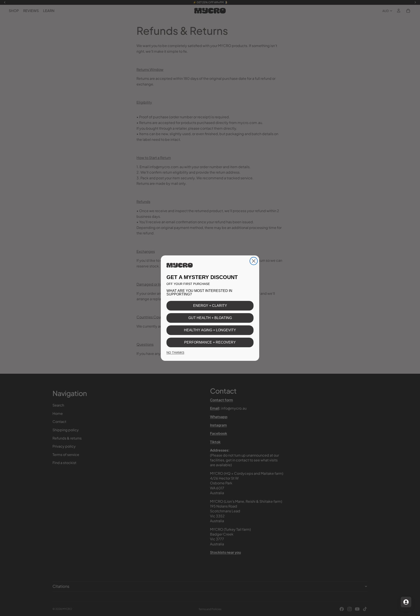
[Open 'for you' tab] (406, 602)
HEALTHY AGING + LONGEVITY (210, 330)
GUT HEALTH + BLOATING (210, 318)
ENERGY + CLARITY (210, 305)
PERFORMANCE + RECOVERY (210, 342)
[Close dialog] (253, 261)
